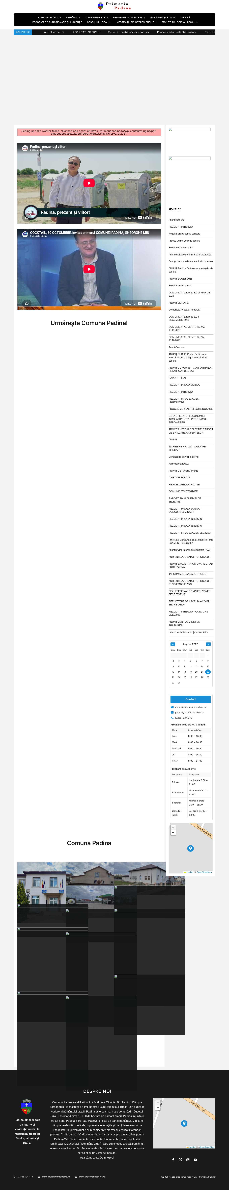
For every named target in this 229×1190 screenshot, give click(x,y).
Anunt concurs (176, 219)
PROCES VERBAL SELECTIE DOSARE (191, 408)
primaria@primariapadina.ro (190, 707)
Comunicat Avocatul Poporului (185, 309)
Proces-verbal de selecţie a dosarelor (188, 632)
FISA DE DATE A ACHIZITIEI (184, 484)
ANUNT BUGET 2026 (180, 278)
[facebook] (173, 1160)
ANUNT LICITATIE (179, 302)
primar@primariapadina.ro (189, 712)
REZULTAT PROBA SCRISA (184, 384)
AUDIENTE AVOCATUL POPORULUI (189, 556)
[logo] (114, 3)
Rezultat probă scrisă (180, 285)
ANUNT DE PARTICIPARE (183, 470)
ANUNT (173, 439)
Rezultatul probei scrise (173, 32)
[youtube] (195, 1160)
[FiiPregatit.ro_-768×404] (190, 129)
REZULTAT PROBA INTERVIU (185, 518)
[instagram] (188, 1160)
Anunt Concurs (177, 347)
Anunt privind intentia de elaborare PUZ (189, 549)
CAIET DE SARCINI (179, 477)
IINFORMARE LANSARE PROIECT (188, 573)
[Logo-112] (190, 158)
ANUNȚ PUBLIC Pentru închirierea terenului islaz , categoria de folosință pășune (188, 357)
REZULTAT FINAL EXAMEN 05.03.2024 (190, 532)
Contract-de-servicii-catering (183, 456)
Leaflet (189, 872)
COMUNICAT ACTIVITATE (183, 491)
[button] (190, 848)
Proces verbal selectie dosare (129, 32)
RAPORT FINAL (177, 377)
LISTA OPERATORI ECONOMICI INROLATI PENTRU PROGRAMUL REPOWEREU (188, 419)
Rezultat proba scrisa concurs (81, 32)
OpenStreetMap (204, 872)
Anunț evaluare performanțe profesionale (190, 254)
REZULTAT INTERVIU (38, 32)
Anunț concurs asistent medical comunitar (191, 261)
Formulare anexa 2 (179, 463)
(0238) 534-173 (183, 717)
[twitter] (180, 1160)
